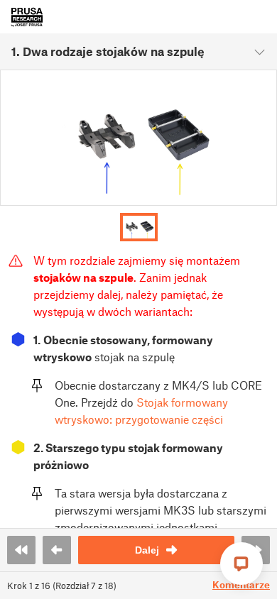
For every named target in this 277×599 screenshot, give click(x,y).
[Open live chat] (241, 563)
